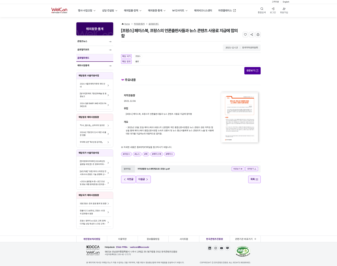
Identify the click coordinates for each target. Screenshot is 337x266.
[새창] (243, 247)
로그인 (273, 12)
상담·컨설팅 (108, 10)
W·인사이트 (178, 10)
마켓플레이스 (225, 10)
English (286, 2)
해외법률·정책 (131, 10)
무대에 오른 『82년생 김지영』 (91, 142)
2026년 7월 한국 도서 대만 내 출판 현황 (93, 133)
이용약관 (122, 239)
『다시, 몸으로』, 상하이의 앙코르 (92, 125)
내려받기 (250, 169)
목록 (253, 179)
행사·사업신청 (85, 10)
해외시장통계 (83, 65)
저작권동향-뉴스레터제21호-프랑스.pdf (154, 169)
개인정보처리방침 (91, 239)
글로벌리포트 (83, 49)
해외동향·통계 (155, 10)
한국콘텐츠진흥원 (214, 239)
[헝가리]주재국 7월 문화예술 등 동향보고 (93, 95)
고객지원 (275, 2)
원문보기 (250, 70)
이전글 (130, 179)
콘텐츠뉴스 (82, 41)
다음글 (141, 179)
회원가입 (284, 12)
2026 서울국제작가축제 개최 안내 (92, 85)
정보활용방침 (153, 239)
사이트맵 (184, 239)
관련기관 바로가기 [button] (244, 239)
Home (127, 24)
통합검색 (262, 12)
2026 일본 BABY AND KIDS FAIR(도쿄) (93, 105)
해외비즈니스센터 (203, 10)
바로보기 (236, 169)
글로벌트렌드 (83, 58)
